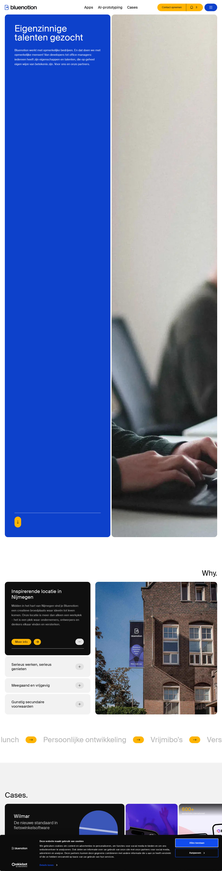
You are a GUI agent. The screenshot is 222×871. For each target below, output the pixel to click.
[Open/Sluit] (79, 642)
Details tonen (47, 865)
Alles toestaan (196, 843)
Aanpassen (195, 852)
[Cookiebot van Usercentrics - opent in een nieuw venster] (19, 865)
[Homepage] (20, 7)
